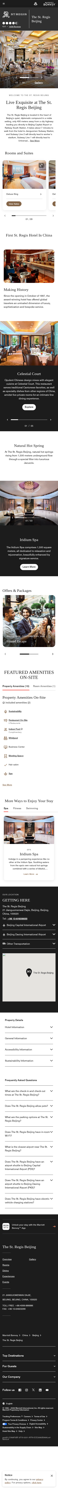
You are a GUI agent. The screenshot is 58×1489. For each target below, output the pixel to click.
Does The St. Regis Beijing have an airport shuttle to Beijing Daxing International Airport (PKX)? (24, 1184)
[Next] (53, 216)
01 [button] (26, 426)
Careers (27, 1416)
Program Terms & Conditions (14, 1420)
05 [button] (32, 426)
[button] (35, 3)
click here (36, 1482)
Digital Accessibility (37, 1424)
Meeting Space (16, 755)
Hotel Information (14, 1027)
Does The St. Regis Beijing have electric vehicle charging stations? (27, 1200)
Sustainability (15, 711)
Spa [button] (11, 773)
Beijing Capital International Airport (26, 925)
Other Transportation (18, 943)
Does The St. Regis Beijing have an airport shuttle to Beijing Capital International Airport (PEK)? (24, 1165)
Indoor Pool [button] (15, 729)
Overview (7, 1259)
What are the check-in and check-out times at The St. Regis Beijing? (25, 1093)
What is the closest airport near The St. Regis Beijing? (26, 1148)
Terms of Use (39, 1416)
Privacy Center (36, 1420)
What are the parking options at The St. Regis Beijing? (26, 1119)
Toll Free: (17, 1305)
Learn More (29, 566)
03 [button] (31, 521)
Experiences (8, 1276)
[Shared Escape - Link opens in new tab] (29, 621)
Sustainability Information (19, 1060)
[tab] (15, 686)
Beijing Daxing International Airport (26, 934)
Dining (5, 1270)
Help (21, 1431)
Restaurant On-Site (18, 720)
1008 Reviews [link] (15, 26)
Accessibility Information (18, 1049)
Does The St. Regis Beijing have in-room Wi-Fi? (27, 1134)
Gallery (39, 82)
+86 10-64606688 (17, 918)
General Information (16, 1038)
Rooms (5, 1265)
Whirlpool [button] (13, 738)
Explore (29, 407)
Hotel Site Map (8, 1431)
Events (5, 1282)
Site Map (38, 1427)
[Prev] (5, 216)
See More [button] (35, 140)
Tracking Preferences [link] (11, 1416)
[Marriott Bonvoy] (48, 4)
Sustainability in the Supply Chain (16, 1427)
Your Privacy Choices (16, 1424)
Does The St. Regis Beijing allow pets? (26, 1105)
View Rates (14, 204)
